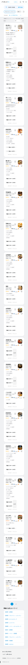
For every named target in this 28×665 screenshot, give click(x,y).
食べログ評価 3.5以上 (13, 15)
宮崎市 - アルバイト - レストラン (13, 637)
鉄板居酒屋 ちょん (11, 129)
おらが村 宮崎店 (10, 515)
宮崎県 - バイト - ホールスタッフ (13, 626)
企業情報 (19, 658)
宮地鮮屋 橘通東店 (11, 192)
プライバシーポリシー (11, 658)
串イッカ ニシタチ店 (11, 97)
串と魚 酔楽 (9, 538)
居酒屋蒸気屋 (9, 364)
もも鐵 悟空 (9, 560)
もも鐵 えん (9, 581)
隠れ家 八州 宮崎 (10, 161)
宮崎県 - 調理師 (9, 612)
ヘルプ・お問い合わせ (7, 654)
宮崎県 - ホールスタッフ (11, 619)
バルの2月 (8, 392)
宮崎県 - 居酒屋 (9, 640)
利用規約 (4, 658)
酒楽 (7, 286)
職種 (18, 11)
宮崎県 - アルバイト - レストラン (13, 615)
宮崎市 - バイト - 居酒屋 (11, 633)
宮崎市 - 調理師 (9, 630)
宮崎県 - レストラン (10, 622)
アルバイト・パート (9, 11)
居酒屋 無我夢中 (10, 340)
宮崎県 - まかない (9, 644)
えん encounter (10, 479)
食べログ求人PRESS (6, 651)
